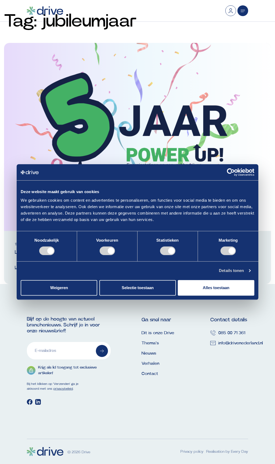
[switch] (107, 250)
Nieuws (149, 353)
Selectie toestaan (138, 287)
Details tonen (231, 270)
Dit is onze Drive (158, 333)
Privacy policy (192, 452)
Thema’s (150, 343)
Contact (150, 373)
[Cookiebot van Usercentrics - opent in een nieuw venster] (230, 172)
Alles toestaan (216, 287)
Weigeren (59, 287)
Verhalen (150, 363)
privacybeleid (63, 388)
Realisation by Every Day (227, 452)
